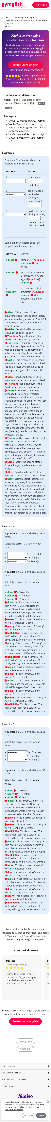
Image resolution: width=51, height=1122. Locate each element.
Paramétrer (28, 1115)
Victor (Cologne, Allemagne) (17, 964)
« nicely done (25, 1041)
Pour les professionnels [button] (14, 1079)
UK (43, 103)
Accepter (40, 1115)
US (10, 108)
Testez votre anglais (25, 65)
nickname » (26, 1048)
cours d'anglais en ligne (33, 1014)
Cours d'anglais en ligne (22, 17)
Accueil (5, 17)
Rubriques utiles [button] (10, 1086)
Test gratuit (41, 5)
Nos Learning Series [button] (11, 1073)
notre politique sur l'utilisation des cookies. (22, 1108)
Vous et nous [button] (8, 1066)
